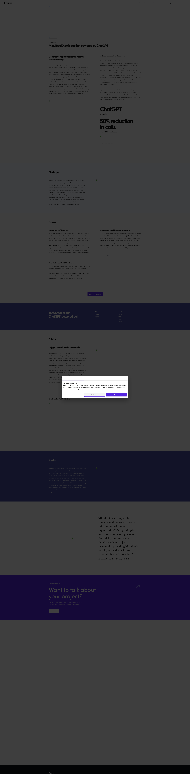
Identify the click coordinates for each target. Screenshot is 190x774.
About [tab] (117, 378)
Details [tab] (95, 378)
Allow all (116, 394)
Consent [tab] (73, 378)
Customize (94, 394)
